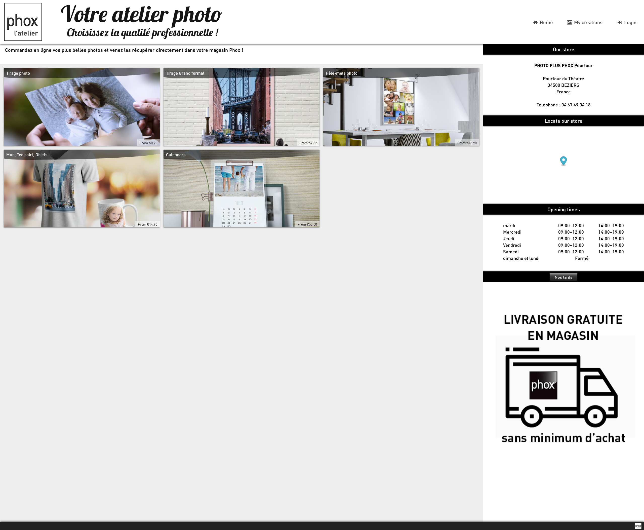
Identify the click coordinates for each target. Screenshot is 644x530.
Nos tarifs (563, 277)
